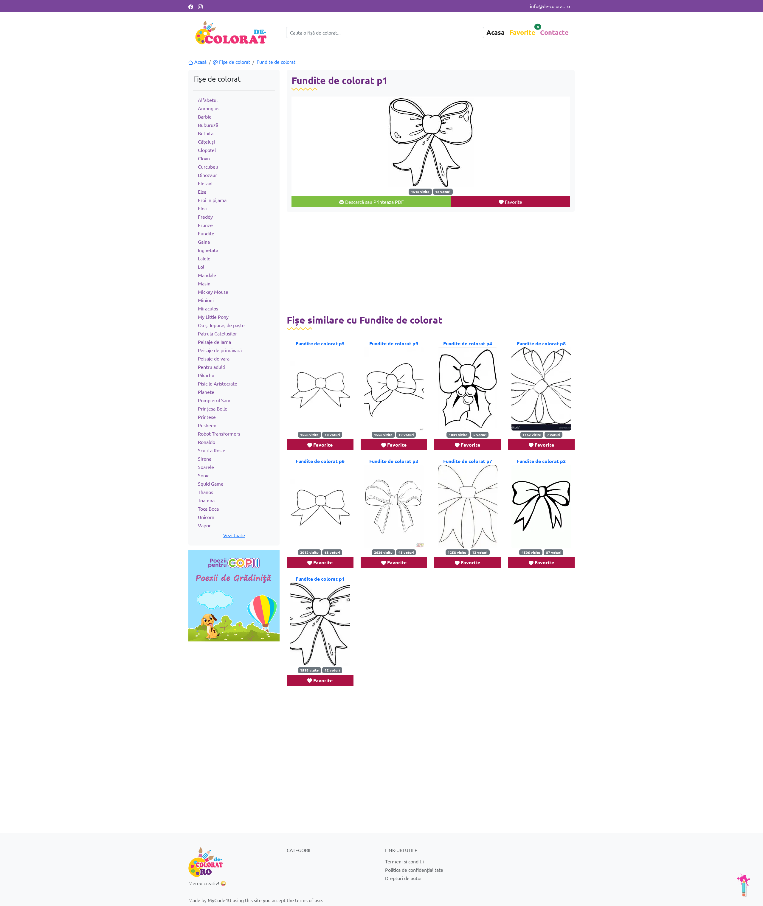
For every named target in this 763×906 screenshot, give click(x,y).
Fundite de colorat (276, 62)
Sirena (204, 458)
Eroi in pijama (212, 200)
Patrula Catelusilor (217, 333)
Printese (207, 417)
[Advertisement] (234, 686)
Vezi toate (234, 535)
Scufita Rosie (211, 450)
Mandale (207, 275)
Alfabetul (208, 100)
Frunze (205, 225)
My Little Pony (213, 317)
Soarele (206, 467)
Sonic (203, 475)
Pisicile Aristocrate (217, 383)
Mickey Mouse (213, 292)
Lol (201, 267)
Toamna (206, 500)
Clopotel (207, 150)
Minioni (206, 300)
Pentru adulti (211, 367)
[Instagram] (200, 6)
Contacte (554, 32)
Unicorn (206, 517)
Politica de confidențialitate (414, 870)
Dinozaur (207, 175)
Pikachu (206, 375)
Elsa (202, 192)
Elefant (205, 183)
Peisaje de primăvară (220, 350)
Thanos (205, 492)
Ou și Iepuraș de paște (221, 325)
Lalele (204, 258)
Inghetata (208, 250)
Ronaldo (206, 442)
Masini (205, 283)
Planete (206, 392)
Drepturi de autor (403, 878)
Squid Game (211, 484)
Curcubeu (208, 167)
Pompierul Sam (214, 400)
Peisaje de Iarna (214, 342)
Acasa (495, 32)
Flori (202, 208)
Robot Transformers (219, 433)
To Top (744, 885)
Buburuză (208, 125)
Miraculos (208, 308)
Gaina (204, 242)
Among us (208, 108)
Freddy (205, 217)
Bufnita (205, 133)
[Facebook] (190, 6)
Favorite (522, 32)
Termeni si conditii (404, 861)
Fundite (206, 233)
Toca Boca (208, 509)
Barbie (205, 116)
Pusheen (207, 425)
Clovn (204, 158)
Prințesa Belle (212, 408)
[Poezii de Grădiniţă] (234, 595)
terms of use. (309, 900)
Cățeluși (206, 141)
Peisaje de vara (213, 358)
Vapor (204, 525)
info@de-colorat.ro (550, 6)
